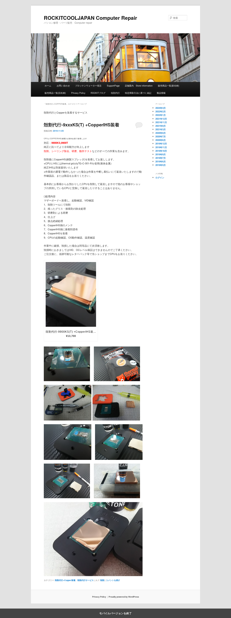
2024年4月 (160, 107)
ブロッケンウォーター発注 (88, 85)
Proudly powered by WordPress (124, 596)
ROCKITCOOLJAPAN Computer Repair (90, 17)
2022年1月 (160, 115)
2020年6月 (160, 140)
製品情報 (161, 92)
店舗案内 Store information (139, 85)
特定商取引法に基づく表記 (138, 92)
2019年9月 (160, 154)
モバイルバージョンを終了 (115, 613)
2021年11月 (161, 122)
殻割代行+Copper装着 (65, 580)
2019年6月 (160, 161)
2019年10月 (161, 150)
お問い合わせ (63, 85)
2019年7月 (160, 157)
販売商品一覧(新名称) (168, 85)
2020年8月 (160, 132)
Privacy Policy (78, 92)
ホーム (48, 85)
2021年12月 (161, 118)
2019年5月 (160, 165)
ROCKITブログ (98, 92)
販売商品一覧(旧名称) (55, 92)
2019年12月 (161, 143)
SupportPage (113, 85)
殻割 (102, 580)
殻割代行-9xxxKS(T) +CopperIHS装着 (81, 124)
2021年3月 (160, 129)
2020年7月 (160, 136)
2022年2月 (160, 111)
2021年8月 (160, 125)
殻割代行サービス (85, 580)
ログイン (159, 177)
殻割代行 (115, 92)
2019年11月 (161, 147)
